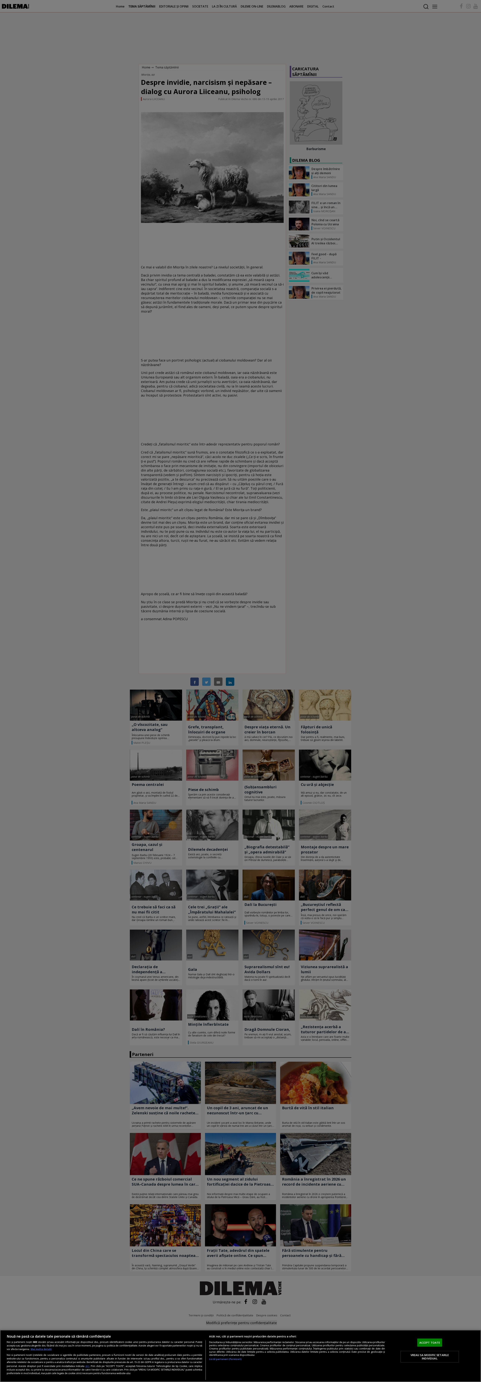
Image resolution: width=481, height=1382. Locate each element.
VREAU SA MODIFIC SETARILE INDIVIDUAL (430, 1356)
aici (87, 1366)
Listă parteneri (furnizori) (225, 1359)
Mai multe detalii (41, 1349)
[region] (240, 1356)
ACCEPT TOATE (429, 1342)
